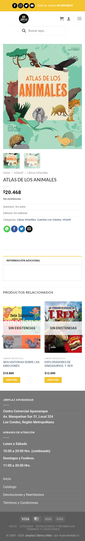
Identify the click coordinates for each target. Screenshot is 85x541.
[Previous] (10, 96)
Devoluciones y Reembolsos (23, 495)
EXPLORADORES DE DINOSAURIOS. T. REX (59, 363)
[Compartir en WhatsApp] (7, 229)
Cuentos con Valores (49, 219)
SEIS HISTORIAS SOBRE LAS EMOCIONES (21, 363)
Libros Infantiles (37, 172)
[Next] (75, 96)
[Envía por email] (29, 229)
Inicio (6, 172)
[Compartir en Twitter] (21, 229)
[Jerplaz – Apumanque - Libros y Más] (23, 18)
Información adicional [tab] (23, 260)
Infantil (18, 172)
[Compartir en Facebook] (14, 229)
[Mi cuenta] (69, 18)
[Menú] (79, 18)
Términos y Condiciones (20, 503)
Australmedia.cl (69, 535)
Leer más (11, 380)
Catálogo (9, 487)
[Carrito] (62, 18)
